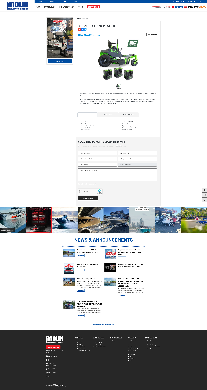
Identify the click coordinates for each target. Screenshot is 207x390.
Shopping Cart (81, 346)
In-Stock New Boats (100, 345)
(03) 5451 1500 (179, 1)
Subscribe (192, 1)
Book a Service (93, 7)
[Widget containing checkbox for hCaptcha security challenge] (90, 192)
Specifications (108, 114)
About (41, 1)
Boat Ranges (98, 338)
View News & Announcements (103, 324)
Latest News (150, 348)
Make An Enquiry (151, 345)
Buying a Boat (151, 338)
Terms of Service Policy (83, 350)
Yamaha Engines (99, 343)
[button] (82, 18)
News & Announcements (103, 240)
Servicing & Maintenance (153, 346)
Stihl (131, 346)
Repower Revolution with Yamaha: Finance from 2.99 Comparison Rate (130, 252)
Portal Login (80, 345)
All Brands (132, 354)
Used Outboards (134, 348)
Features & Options (128, 114)
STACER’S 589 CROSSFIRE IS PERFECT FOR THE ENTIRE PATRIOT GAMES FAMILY (89, 304)
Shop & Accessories (66, 7)
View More (68, 253)
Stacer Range (98, 341)
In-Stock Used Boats (100, 346)
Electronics (133, 350)
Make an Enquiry (60, 61)
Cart (65, 1)
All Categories (133, 341)
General (79, 338)
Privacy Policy (81, 348)
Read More (81, 255)
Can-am (132, 345)
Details (87, 114)
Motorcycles (116, 338)
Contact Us (52, 1)
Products (132, 338)
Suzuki (114, 341)
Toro (131, 343)
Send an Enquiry (152, 34)
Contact (79, 343)
